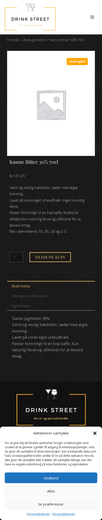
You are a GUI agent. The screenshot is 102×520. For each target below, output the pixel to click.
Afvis (51, 491)
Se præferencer (51, 504)
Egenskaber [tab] (21, 305)
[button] (95, 433)
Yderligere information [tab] (30, 296)
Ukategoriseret (34, 39)
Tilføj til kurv (50, 257)
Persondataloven (38, 514)
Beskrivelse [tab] (21, 286)
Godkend (51, 478)
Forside (13, 39)
